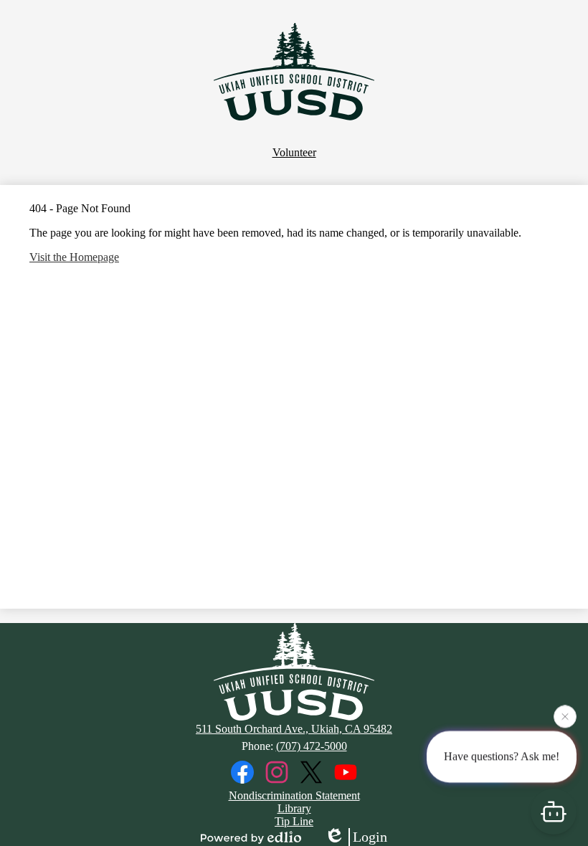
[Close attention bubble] (565, 716)
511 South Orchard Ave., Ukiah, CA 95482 (294, 729)
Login (370, 837)
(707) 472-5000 (311, 746)
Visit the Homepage (74, 257)
